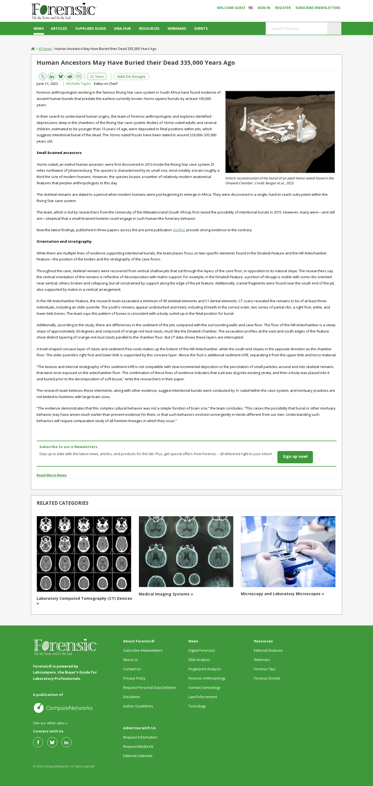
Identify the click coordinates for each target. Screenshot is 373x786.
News (39, 28)
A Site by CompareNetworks (65, 707)
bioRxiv (179, 229)
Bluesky (59, 75)
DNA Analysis (199, 659)
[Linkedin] (68, 742)
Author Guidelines (138, 706)
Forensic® (33, 48)
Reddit (67, 75)
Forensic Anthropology (207, 678)
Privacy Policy (134, 678)
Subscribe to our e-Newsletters (68, 446)
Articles (59, 28)
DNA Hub (122, 28)
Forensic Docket (267, 678)
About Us (130, 659)
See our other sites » (50, 722)
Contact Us (132, 668)
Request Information (140, 737)
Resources (149, 28)
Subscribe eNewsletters (317, 7)
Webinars (177, 28)
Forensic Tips (265, 668)
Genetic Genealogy (204, 687)
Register (283, 7)
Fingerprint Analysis (204, 668)
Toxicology (197, 706)
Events (201, 28)
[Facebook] (40, 742)
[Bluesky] (54, 742)
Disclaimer (131, 696)
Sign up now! (295, 456)
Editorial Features (268, 650)
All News (45, 48)
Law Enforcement (202, 696)
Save (99, 76)
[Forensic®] (63, 11)
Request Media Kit (138, 746)
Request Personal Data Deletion (149, 687)
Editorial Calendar (138, 755)
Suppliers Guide (90, 28)
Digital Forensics (201, 650)
